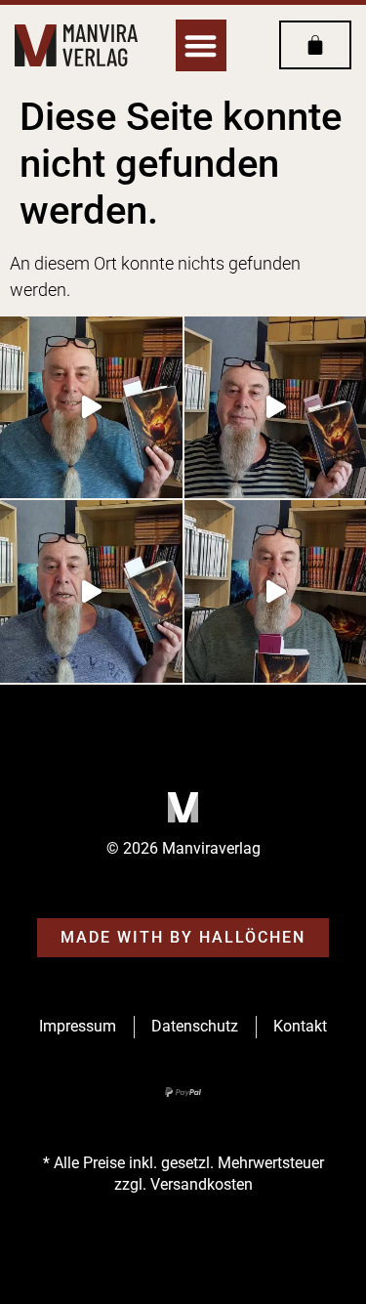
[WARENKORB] (315, 45)
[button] (201, 45)
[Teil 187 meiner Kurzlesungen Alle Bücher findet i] (91, 407)
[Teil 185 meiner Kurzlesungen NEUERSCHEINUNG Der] (91, 591)
